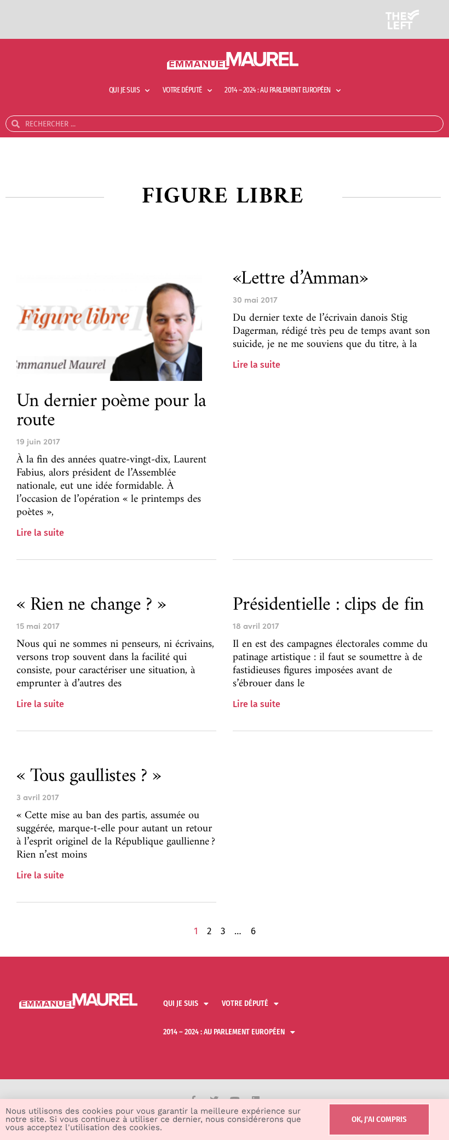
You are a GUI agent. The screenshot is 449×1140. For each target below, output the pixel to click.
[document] (224, 570)
